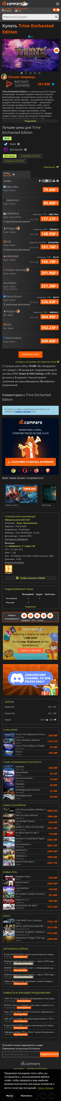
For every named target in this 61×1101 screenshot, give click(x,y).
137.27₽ (49, 218)
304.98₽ (49, 316)
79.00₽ (50, 189)
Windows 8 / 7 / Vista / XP (22, 546)
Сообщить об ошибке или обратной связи (36, 361)
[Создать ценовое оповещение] (57, 51)
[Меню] (57, 4)
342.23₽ (49, 327)
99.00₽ (50, 203)
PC (8, 138)
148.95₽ (49, 233)
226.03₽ (49, 301)
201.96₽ (49, 272)
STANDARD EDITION (30, 156)
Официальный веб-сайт (17, 519)
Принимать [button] (26, 1095)
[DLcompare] (30, 1063)
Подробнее (30, 120)
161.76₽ (49, 246)
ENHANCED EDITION (14, 161)
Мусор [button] (9, 1095)
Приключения (30, 523)
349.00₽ (49, 340)
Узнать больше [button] (45, 1088)
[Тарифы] (47, 180)
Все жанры (9, 156)
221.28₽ (49, 285)
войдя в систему (23, 411)
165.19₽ (49, 261)
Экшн (19, 523)
